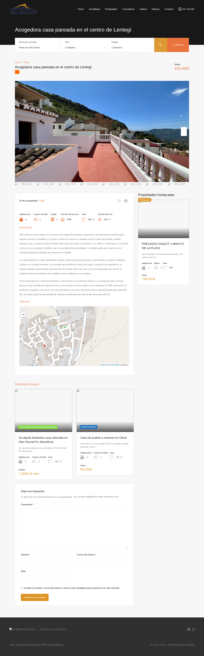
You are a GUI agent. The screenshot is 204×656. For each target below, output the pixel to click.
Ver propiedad (163, 230)
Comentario (27, 504)
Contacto (169, 9)
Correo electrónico (86, 554)
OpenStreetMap (113, 364)
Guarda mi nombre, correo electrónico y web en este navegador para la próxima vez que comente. (72, 588)
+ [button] (23, 310)
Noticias (156, 9)
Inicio (17, 62)
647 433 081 (189, 9)
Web (23, 571)
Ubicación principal (27, 42)
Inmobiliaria (94, 9)
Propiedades (111, 9)
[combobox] (38, 48)
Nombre (25, 554)
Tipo (67, 42)
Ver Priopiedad (43, 423)
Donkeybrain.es (56, 644)
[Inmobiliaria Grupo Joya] (23, 14)
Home (81, 9)
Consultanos (128, 9)
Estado (115, 42)
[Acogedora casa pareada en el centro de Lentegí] (74, 332)
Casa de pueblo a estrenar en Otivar (103, 437)
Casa (26, 62)
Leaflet (102, 364)
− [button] (23, 315)
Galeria (143, 9)
